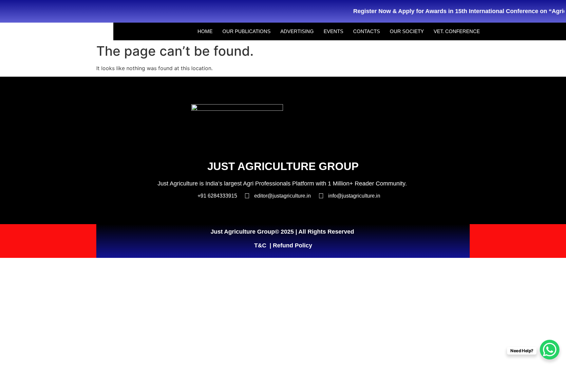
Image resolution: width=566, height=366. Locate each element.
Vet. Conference (457, 31)
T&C (260, 245)
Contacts (366, 31)
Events (333, 31)
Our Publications (246, 31)
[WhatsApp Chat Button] (549, 349)
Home (205, 31)
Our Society (407, 31)
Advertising (297, 31)
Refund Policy (292, 245)
